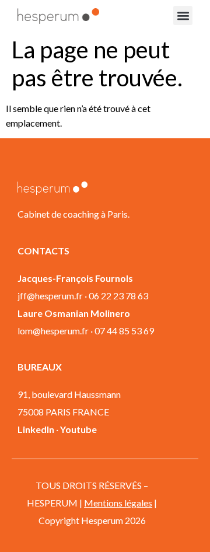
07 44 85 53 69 (124, 330)
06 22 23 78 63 (118, 295)
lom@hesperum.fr (53, 330)
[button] (182, 15)
